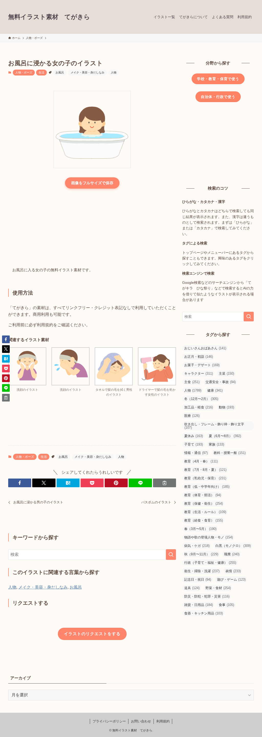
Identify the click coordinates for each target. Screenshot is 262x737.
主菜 (226, 373)
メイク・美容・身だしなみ (87, 72)
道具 (192, 588)
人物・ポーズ (23, 72)
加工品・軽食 (198, 407)
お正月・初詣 (198, 357)
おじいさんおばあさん (205, 348)
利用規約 (163, 721)
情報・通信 (196, 453)
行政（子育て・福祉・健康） (210, 563)
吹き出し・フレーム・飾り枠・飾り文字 (214, 425)
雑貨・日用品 (198, 605)
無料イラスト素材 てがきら (49, 17)
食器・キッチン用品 (203, 613)
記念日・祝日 (197, 579)
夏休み (193, 436)
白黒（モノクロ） (233, 546)
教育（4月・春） (201, 461)
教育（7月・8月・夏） (205, 470)
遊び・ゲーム (231, 579)
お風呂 (60, 72)
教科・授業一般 (230, 453)
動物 (226, 407)
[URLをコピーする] (164, 483)
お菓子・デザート (202, 365)
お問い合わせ (141, 721)
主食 (192, 382)
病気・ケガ (197, 546)
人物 (113, 72)
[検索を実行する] (171, 554)
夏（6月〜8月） (225, 436)
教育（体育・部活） (202, 495)
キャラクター (198, 373)
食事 (226, 605)
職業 (231, 554)
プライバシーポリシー (109, 721)
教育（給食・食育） (203, 520)
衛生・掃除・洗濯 (202, 571)
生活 (41, 72)
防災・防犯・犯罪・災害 (207, 596)
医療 (192, 416)
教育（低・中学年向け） (207, 487)
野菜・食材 (218, 588)
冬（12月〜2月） (201, 399)
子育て (193, 444)
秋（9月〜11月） (201, 554)
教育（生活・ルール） (205, 512)
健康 (215, 390)
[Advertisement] (92, 228)
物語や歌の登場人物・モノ (208, 537)
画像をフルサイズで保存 (92, 183)
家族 (216, 444)
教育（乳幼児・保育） (205, 478)
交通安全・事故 (220, 382)
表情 (233, 571)
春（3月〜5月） (200, 529)
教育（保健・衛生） (203, 503)
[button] (19, 483)
